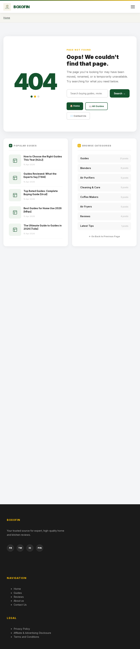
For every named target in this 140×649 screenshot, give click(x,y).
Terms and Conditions (26, 636)
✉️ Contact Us (78, 115)
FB (10, 548)
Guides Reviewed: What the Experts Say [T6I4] (40, 175)
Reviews (19, 596)
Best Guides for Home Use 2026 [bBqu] (43, 210)
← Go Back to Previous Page (104, 236)
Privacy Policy (22, 628)
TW (20, 548)
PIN (40, 548)
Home (17, 588)
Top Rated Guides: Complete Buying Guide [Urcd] (41, 193)
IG (30, 548)
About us (19, 600)
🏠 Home (75, 105)
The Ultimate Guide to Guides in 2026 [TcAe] (43, 227)
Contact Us (20, 604)
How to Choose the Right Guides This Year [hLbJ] (43, 158)
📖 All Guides (96, 106)
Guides (18, 592)
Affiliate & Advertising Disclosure (32, 632)
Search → (119, 93)
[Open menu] (133, 7)
